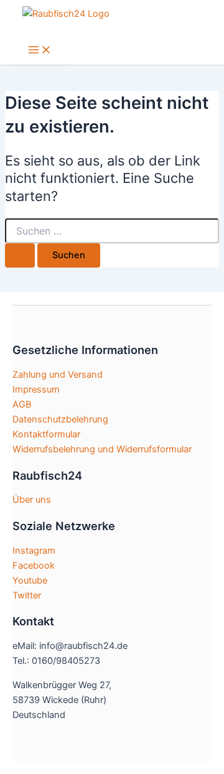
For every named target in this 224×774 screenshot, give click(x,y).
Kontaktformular (46, 434)
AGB (21, 404)
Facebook (33, 565)
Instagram (33, 550)
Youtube (29, 580)
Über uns (31, 499)
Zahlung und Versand (57, 374)
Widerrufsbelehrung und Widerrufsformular (102, 449)
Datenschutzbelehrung (60, 419)
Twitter (26, 595)
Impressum (36, 389)
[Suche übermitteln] (20, 255)
